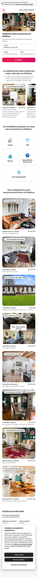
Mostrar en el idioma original (24, 4)
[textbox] (10, 54)
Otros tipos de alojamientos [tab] (11, 515)
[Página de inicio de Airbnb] (3, 10)
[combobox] (19, 47)
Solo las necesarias (19, 560)
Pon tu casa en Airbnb (26, 10)
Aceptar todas (18, 555)
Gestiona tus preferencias (19, 565)
